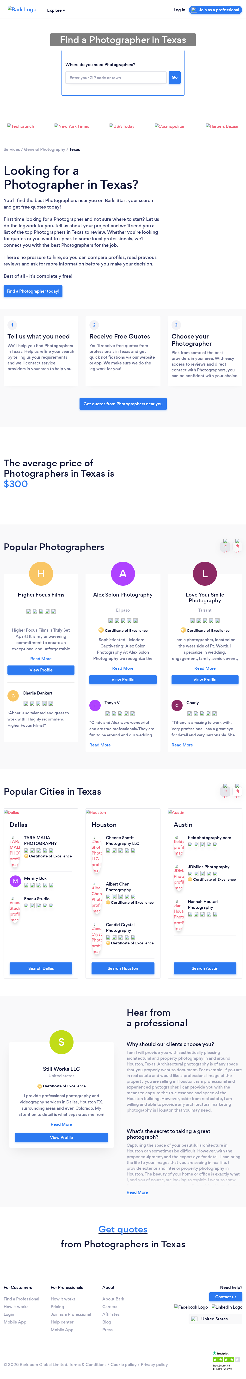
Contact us (225, 1297)
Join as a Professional (71, 1314)
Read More (137, 1192)
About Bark (113, 1299)
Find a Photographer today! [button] (33, 291)
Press (107, 1330)
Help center (62, 1322)
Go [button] (175, 77)
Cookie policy (124, 1364)
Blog (106, 1322)
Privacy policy (154, 1364)
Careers (109, 1307)
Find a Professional (21, 1299)
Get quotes (123, 1229)
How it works (16, 1307)
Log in (179, 10)
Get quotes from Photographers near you (123, 404)
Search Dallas (41, 968)
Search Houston (123, 968)
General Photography (44, 149)
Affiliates (111, 1314)
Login (9, 1314)
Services (12, 149)
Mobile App (15, 1322)
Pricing (57, 1307)
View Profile (41, 670)
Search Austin (205, 968)
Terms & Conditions (87, 1364)
